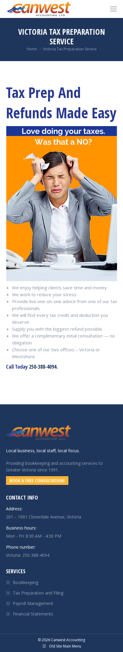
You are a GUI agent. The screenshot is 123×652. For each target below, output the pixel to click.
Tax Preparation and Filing (38, 593)
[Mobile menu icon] (113, 9)
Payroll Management (33, 603)
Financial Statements (33, 614)
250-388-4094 (42, 366)
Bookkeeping (25, 582)
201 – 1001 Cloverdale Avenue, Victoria (43, 517)
